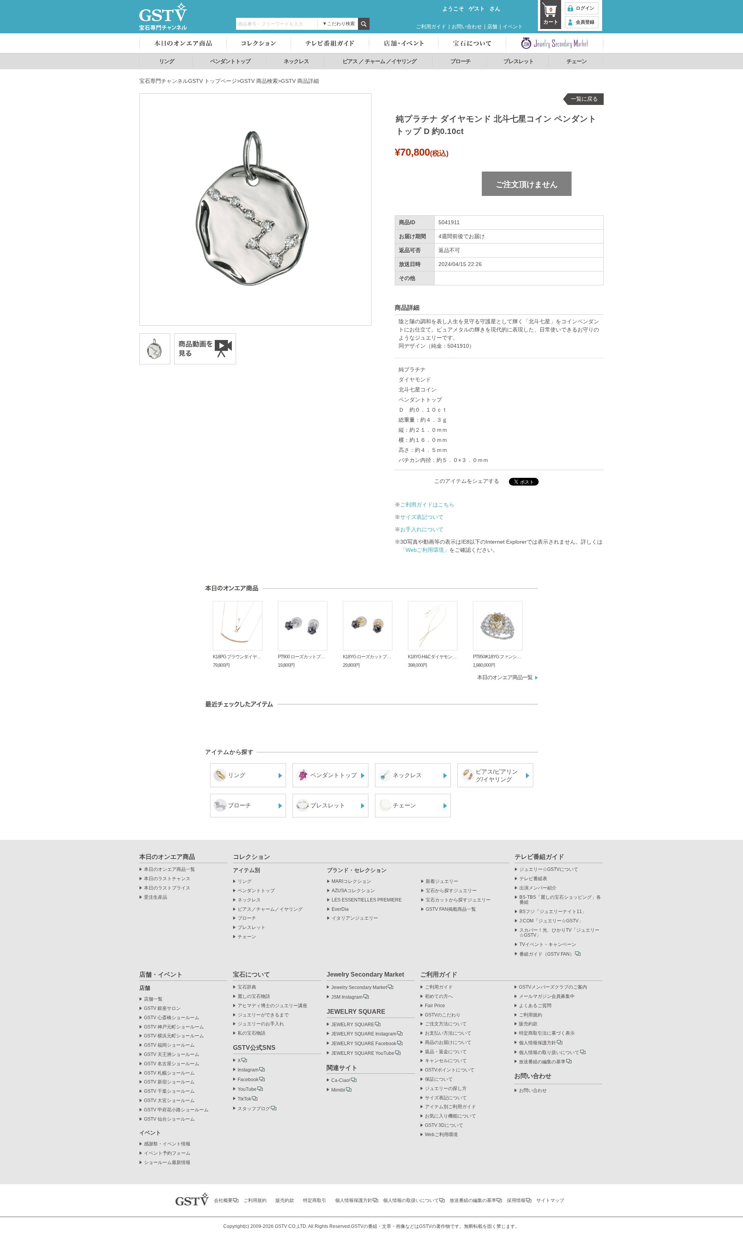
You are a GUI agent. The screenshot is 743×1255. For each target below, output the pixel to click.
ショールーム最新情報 (167, 1162)
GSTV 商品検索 (259, 81)
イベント (513, 26)
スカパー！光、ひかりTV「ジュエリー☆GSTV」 (559, 933)
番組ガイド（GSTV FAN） (546, 954)
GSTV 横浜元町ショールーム (174, 1036)
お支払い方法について (448, 1033)
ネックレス (296, 61)
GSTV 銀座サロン (162, 1008)
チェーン (577, 61)
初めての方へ (439, 996)
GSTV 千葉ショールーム (169, 1091)
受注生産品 (155, 897)
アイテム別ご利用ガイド (450, 1106)
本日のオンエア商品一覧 (504, 677)
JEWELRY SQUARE (352, 1024)
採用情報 (516, 1200)
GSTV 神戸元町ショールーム (174, 1027)
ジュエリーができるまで (263, 1015)
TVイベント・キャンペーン (547, 944)
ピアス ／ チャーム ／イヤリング (379, 61)
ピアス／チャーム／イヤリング (270, 909)
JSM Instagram (347, 997)
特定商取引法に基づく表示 (547, 1033)
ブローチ (460, 61)
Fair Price (435, 1005)
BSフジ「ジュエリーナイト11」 (553, 911)
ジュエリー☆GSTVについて (548, 869)
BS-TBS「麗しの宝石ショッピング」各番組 (560, 900)
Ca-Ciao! (340, 1080)
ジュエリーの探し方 (446, 1088)
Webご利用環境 (441, 1134)
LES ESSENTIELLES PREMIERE (367, 900)
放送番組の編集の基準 (542, 1061)
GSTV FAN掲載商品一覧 (451, 909)
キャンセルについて (446, 1060)
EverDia (340, 909)
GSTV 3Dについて (444, 1125)
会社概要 (223, 1200)
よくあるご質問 (535, 1005)
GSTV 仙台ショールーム (169, 1119)
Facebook (248, 1079)
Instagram (248, 1070)
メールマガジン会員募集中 (547, 996)
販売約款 (528, 1024)
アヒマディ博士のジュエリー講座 (272, 1005)
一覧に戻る (584, 99)
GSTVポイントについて (449, 1070)
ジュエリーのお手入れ (261, 1024)
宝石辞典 (247, 987)
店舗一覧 (153, 999)
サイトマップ (550, 1200)
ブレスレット (518, 61)
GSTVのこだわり (443, 1015)
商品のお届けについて (448, 1042)
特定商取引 (314, 1200)
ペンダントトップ (230, 61)
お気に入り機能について (450, 1116)
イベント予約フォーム (167, 1153)
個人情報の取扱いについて (411, 1200)
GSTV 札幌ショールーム (169, 1073)
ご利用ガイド (431, 26)
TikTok (244, 1099)
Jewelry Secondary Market (359, 987)
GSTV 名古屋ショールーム (171, 1063)
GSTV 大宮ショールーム (169, 1100)
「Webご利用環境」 (424, 550)
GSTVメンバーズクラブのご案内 (553, 987)
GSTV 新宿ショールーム (169, 1082)
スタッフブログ (254, 1108)
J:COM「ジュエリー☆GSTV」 (551, 921)
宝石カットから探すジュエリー (458, 900)
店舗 (492, 26)
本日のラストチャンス (167, 878)
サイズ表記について (446, 1097)
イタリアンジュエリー (355, 918)
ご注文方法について (446, 1024)
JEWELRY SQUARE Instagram (363, 1034)
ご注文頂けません (527, 184)
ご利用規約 (530, 1015)
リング (166, 61)
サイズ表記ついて (421, 517)
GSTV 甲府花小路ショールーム (176, 1110)
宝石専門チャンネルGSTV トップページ (188, 81)
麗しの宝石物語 (254, 996)
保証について (439, 1079)
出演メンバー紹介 (537, 888)
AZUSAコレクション (353, 890)
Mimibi (338, 1090)
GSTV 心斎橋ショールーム (171, 1017)
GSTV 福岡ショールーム (169, 1045)
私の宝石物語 (251, 1033)
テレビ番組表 (533, 878)
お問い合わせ (467, 26)
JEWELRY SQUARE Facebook (363, 1043)
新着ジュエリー (442, 881)
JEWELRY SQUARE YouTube (362, 1053)
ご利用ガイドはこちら (427, 504)
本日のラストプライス (167, 888)
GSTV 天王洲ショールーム (171, 1054)
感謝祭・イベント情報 (167, 1144)
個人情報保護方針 (537, 1043)
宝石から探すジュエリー (451, 890)
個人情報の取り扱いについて (549, 1052)
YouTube (247, 1089)
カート (550, 16)
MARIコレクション (351, 881)
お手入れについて (421, 529)
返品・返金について (446, 1051)
